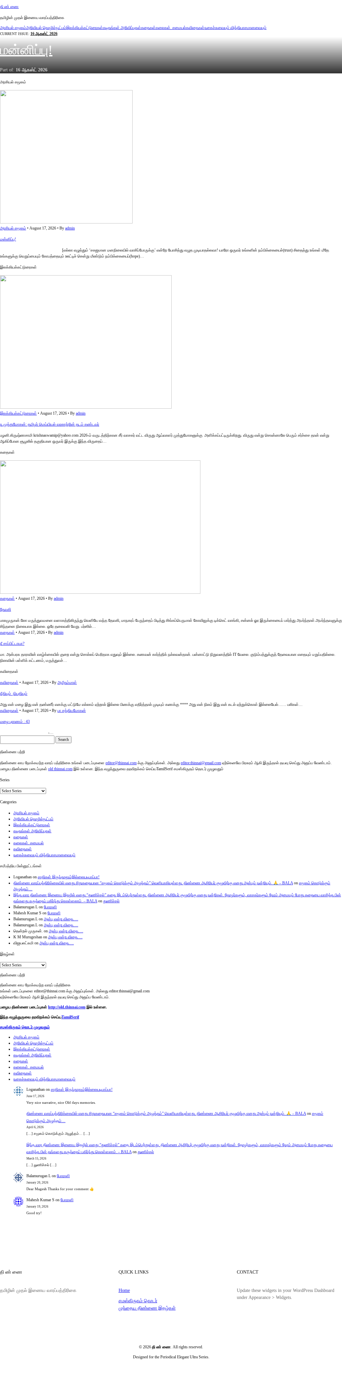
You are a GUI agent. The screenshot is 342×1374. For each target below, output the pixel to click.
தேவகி (5, 609)
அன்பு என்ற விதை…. (61, 919)
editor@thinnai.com (121, 763)
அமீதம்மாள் (67, 682)
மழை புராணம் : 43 (15, 721)
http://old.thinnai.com (67, 1007)
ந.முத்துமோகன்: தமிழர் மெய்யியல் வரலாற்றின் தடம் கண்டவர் (49, 424)
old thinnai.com (60, 769)
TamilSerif (70, 1017)
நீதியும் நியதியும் (13, 693)
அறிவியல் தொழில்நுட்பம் (46, 27)
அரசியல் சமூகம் (13, 27)
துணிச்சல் (111, 901)
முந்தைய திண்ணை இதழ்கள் (147, 1308)
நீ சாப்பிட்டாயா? (12, 643)
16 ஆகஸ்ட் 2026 (43, 33)
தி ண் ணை (9, 6)
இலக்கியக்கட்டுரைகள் (84, 27)
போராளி (50, 907)
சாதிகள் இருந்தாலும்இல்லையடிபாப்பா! (69, 877)
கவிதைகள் (195, 27)
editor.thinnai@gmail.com (201, 763)
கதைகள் (148, 27)
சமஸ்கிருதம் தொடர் (138, 1300)
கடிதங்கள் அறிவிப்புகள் (122, 27)
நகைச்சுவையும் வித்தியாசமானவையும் (235, 27)
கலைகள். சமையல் (171, 27)
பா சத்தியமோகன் (71, 710)
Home (124, 1290)
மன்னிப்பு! (26, 49)
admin (70, 228)
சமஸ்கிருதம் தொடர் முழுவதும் (25, 1027)
